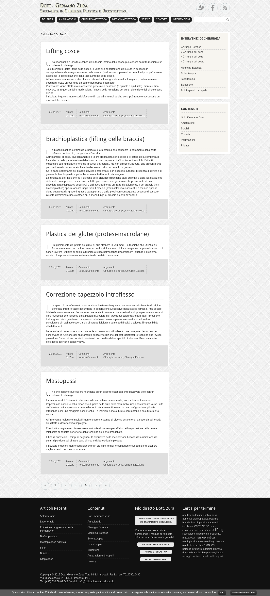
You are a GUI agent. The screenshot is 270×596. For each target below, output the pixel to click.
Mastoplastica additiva (53, 541)
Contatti (161, 19)
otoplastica (188, 545)
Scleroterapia (188, 73)
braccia (186, 522)
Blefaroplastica (48, 536)
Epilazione (187, 84)
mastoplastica (205, 537)
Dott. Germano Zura (192, 117)
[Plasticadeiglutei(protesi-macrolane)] (97, 233)
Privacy (185, 145)
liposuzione (188, 533)
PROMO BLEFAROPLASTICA (155, 544)
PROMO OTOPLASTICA (156, 552)
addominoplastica (201, 515)
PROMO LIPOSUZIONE (156, 559)
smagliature (217, 552)
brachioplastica (199, 522)
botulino (213, 518)
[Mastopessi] (61, 380)
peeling (199, 545)
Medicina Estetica (124, 19)
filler (202, 530)
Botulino (44, 553)
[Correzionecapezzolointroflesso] (90, 293)
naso (201, 541)
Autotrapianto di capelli (194, 90)
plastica (209, 545)
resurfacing (206, 549)
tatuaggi (186, 556)
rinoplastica (188, 552)
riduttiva (217, 549)
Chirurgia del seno (113, 357)
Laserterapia (188, 78)
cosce (213, 526)
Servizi (145, 19)
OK (222, 592)
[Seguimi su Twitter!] (201, 8)
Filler (43, 547)
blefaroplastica (201, 518)
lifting (219, 530)
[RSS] (225, 8)
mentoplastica (189, 541)
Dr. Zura (47, 19)
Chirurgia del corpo (113, 115)
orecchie (219, 541)
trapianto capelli (200, 556)
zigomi (219, 556)
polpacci (187, 549)
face (196, 530)
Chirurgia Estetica (94, 19)
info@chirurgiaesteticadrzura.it (96, 581)
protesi (196, 549)
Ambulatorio (67, 19)
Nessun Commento (88, 115)
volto (212, 556)
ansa (214, 515)
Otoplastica (46, 558)
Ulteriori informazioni (243, 592)
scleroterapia (203, 552)
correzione (201, 526)
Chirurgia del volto (193, 56)
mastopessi (188, 537)
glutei (208, 530)
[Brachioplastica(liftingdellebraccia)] (95, 138)
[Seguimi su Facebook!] (213, 8)
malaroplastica (213, 533)
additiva (186, 515)
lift (213, 530)
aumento (187, 518)
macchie (200, 533)
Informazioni (181, 19)
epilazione (188, 530)
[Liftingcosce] (63, 50)
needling (209, 541)
